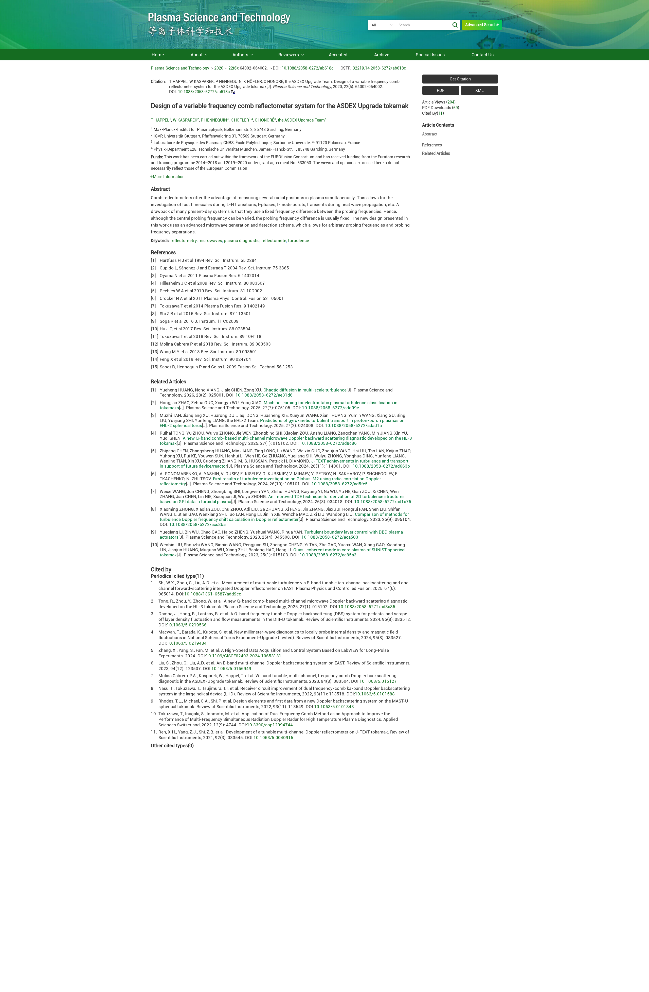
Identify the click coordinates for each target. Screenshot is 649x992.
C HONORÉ (264, 120)
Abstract (429, 134)
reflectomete (273, 240)
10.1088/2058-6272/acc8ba (197, 524)
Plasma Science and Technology (180, 68)
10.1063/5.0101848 (334, 706)
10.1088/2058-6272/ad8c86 (328, 443)
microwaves (210, 240)
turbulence (298, 240)
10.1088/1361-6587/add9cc (212, 593)
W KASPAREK (185, 120)
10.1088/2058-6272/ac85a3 (328, 554)
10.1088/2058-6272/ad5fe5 (340, 483)
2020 (218, 68)
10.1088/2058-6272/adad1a (353, 425)
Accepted (338, 54)
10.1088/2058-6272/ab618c (307, 68)
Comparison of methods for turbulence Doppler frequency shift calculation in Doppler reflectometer (284, 517)
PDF (440, 90)
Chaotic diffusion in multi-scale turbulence (305, 389)
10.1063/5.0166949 (231, 668)
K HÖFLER (239, 120)
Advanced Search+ (482, 24)
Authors (240, 54)
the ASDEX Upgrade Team (301, 120)
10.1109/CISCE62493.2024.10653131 (243, 655)
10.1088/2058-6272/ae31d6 (264, 395)
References (432, 145)
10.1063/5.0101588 (375, 693)
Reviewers (288, 54)
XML (479, 90)
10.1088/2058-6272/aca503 (329, 537)
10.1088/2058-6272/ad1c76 (382, 501)
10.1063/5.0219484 (187, 643)
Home (158, 54)
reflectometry (184, 240)
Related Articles (436, 153)
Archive (381, 54)
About (197, 54)
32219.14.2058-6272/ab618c (379, 68)
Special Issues (430, 54)
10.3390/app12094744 (270, 724)
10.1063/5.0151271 (379, 681)
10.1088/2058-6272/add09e (330, 407)
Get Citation (460, 79)
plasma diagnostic (242, 240)
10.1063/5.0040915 (273, 737)
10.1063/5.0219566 (187, 624)
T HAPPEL (160, 120)
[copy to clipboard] (233, 91)
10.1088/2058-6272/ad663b (381, 466)
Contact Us (483, 54)
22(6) (233, 68)
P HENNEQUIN (214, 120)
